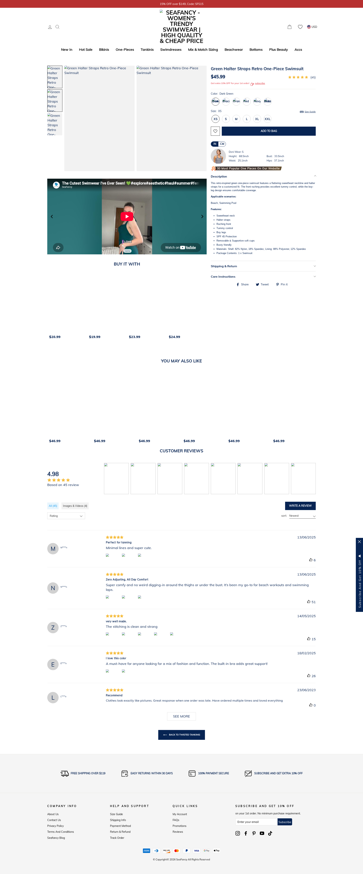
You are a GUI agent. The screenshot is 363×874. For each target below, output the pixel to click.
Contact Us (54, 820)
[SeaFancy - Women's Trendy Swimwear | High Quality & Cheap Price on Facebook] (246, 833)
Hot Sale (85, 49)
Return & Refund (120, 831)
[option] (67, 308)
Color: (222, 93)
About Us (53, 814)
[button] (200, 119)
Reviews (178, 831)
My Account (180, 814)
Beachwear (234, 49)
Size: (263, 111)
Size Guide (116, 814)
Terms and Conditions (60, 831)
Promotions (179, 826)
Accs (298, 49)
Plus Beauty (278, 49)
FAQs (176, 820)
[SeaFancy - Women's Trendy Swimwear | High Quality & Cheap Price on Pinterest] (254, 833)
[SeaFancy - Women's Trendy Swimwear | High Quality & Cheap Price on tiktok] (270, 833)
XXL (267, 119)
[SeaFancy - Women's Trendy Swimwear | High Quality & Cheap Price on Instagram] (237, 833)
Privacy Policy (55, 826)
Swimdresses (171, 49)
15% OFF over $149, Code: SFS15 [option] (181, 4)
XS (216, 119)
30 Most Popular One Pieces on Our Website (248, 168)
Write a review (300, 505)
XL (257, 119)
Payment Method (120, 826)
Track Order (117, 838)
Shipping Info (118, 820)
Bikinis (104, 49)
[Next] (205, 308)
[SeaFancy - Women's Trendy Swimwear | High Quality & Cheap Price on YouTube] (262, 833)
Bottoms (256, 49)
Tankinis (147, 49)
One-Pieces (125, 49)
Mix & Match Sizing (203, 49)
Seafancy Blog (56, 838)
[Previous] (51, 308)
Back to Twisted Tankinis (184, 734)
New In (66, 49)
